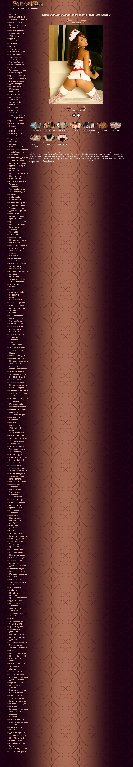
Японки (12, 669)
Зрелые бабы (15, 463)
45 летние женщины (18, 471)
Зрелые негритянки (17, 302)
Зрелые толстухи (16, 500)
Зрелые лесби (15, 300)
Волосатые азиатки (17, 690)
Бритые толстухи (16, 200)
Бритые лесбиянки (17, 305)
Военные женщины (17, 377)
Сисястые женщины (18, 369)
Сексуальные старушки (15, 252)
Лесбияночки (15, 401)
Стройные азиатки (17, 743)
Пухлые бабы (15, 86)
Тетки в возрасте (16, 282)
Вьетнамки (13, 717)
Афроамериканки (16, 334)
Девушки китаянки (17, 680)
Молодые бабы (16, 549)
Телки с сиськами (16, 433)
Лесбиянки (14, 43)
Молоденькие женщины (15, 511)
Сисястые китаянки (17, 663)
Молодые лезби (16, 404)
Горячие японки (16, 682)
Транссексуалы (16, 627)
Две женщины (15, 505)
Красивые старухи (17, 224)
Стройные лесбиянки (18, 271)
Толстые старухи (16, 452)
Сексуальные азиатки (15, 686)
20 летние (13, 563)
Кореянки (13, 650)
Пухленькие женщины (14, 419)
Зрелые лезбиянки (17, 382)
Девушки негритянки (18, 211)
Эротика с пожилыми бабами (49, 143)
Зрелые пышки (15, 560)
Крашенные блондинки (14, 594)
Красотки (13, 141)
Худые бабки (14, 138)
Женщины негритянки (14, 312)
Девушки (13, 342)
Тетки (11, 618)
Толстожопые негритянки (15, 286)
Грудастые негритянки (14, 169)
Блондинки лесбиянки (14, 111)
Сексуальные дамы (17, 558)
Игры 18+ (13, 14)
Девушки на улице (17, 637)
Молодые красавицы (18, 574)
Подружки (13, 515)
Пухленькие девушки (18, 361)
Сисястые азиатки (17, 741)
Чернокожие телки (17, 205)
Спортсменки (15, 179)
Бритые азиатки (16, 696)
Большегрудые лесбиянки (15, 135)
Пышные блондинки (18, 245)
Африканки (14, 144)
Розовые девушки (17, 248)
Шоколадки (14, 256)
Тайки (11, 746)
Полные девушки (16, 358)
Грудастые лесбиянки (13, 40)
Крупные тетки (15, 600)
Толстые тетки (15, 533)
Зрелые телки (15, 465)
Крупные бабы (15, 227)
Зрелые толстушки (17, 468)
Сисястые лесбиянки (18, 263)
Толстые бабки (15, 321)
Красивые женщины (18, 598)
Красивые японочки (17, 656)
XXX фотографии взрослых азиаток (102, 131)
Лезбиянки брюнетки (18, 393)
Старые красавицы (17, 266)
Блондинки (14, 131)
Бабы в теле (14, 590)
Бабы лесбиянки (16, 65)
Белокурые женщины (18, 149)
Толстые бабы (15, 497)
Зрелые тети (14, 332)
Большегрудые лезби (18, 390)
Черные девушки (16, 160)
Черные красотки (16, 208)
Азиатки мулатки (16, 674)
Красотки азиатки (16, 738)
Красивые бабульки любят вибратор (62, 143)
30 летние (13, 46)
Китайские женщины (18, 704)
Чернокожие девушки (18, 157)
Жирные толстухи (17, 476)
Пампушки (13, 412)
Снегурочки (14, 92)
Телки (11, 585)
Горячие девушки (16, 634)
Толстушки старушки (18, 438)
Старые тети (14, 49)
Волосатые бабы (16, 292)
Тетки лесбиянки (16, 371)
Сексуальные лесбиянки (15, 58)
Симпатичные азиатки (15, 660)
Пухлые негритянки (17, 240)
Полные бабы (15, 518)
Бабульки (13, 194)
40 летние (13, 28)
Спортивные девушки (14, 527)
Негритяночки (15, 176)
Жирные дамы (15, 54)
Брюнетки (13, 155)
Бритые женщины (17, 502)
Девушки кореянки (17, 732)
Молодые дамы (16, 552)
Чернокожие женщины (14, 338)
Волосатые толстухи (18, 457)
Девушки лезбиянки (17, 115)
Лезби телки (14, 94)
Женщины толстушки (18, 399)
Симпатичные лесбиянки (15, 259)
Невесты (13, 353)
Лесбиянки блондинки (14, 231)
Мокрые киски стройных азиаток (62, 131)
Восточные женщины (18, 722)
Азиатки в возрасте (17, 751)
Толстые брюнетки (17, 62)
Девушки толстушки (17, 308)
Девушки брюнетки (17, 566)
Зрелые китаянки (16, 693)
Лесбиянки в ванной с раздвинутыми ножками (35, 144)
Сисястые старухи (17, 123)
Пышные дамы (15, 425)
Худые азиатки (15, 645)
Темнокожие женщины (14, 185)
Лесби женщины (16, 396)
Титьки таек (75, 130)
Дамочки (13, 640)
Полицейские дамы (17, 356)
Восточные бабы (16, 719)
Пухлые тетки (15, 243)
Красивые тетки (16, 121)
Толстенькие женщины (14, 493)
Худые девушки (16, 544)
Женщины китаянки (17, 735)
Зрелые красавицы (17, 329)
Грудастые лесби (16, 219)
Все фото (76, 22)
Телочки (12, 616)
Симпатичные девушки (15, 522)
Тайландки (14, 666)
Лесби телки (14, 444)
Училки (12, 289)
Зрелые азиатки (16, 672)
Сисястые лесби (16, 318)
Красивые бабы (16, 547)
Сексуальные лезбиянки (15, 365)
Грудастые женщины (18, 216)
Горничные (14, 213)
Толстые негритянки (18, 621)
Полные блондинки (17, 17)
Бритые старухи (16, 73)
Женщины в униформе (14, 630)
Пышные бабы (15, 579)
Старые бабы (15, 102)
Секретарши (14, 36)
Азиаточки (13, 725)
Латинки (12, 67)
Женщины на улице (17, 568)
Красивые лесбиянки (18, 222)
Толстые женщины (17, 449)
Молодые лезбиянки (18, 407)
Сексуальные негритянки (15, 429)
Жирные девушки (17, 473)
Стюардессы (14, 108)
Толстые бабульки (17, 189)
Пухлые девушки (16, 30)
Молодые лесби (16, 315)
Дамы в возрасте (16, 84)
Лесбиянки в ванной (18, 20)
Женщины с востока (18, 648)
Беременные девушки (14, 127)
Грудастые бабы (16, 508)
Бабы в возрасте (16, 147)
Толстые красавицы (18, 70)
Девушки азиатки (16, 698)
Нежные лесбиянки (17, 409)
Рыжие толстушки (17, 33)
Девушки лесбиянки (18, 163)
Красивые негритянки (18, 173)
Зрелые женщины (17, 380)
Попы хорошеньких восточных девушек (89, 131)
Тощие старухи (15, 454)
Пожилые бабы (16, 22)
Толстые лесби (15, 587)
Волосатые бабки (17, 324)
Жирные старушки (17, 52)
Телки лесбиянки (16, 446)
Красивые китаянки (17, 653)
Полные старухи (16, 237)
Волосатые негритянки (14, 296)
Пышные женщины (17, 78)
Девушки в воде (16, 541)
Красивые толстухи (17, 75)
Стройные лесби (16, 441)
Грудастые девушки (17, 166)
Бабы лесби (14, 197)
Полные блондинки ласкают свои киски (115, 131)
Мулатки (13, 577)
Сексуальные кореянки (15, 713)
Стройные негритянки (14, 275)
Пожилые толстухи (17, 482)
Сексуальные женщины (15, 604)
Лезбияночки (14, 235)
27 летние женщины (18, 642)
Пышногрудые (15, 489)
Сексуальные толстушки (15, 98)
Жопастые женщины (18, 348)
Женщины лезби (16, 81)
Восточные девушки (18, 749)
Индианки (13, 105)
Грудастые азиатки (17, 701)
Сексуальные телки (17, 582)
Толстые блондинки (17, 192)
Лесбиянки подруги (17, 415)
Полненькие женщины (14, 485)
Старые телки (15, 269)
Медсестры (14, 89)
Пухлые (12, 422)
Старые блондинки (17, 181)
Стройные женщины (18, 613)
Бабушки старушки (17, 388)
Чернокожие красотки (18, 203)
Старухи (13, 530)
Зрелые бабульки (17, 326)
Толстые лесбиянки (17, 374)
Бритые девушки (16, 539)
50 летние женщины (18, 385)
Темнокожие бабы (17, 279)
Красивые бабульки (17, 25)
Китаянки (13, 706)
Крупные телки (15, 479)
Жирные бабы (15, 345)
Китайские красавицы (18, 709)
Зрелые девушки (16, 624)
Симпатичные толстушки (15, 609)
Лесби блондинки (16, 152)
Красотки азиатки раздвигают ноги (36, 131)
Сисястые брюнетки (18, 435)
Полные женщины (17, 555)
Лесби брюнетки (16, 118)
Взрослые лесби (16, 460)
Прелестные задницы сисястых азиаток (49, 131)
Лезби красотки (16, 350)
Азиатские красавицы (18, 677)
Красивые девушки (17, 571)
